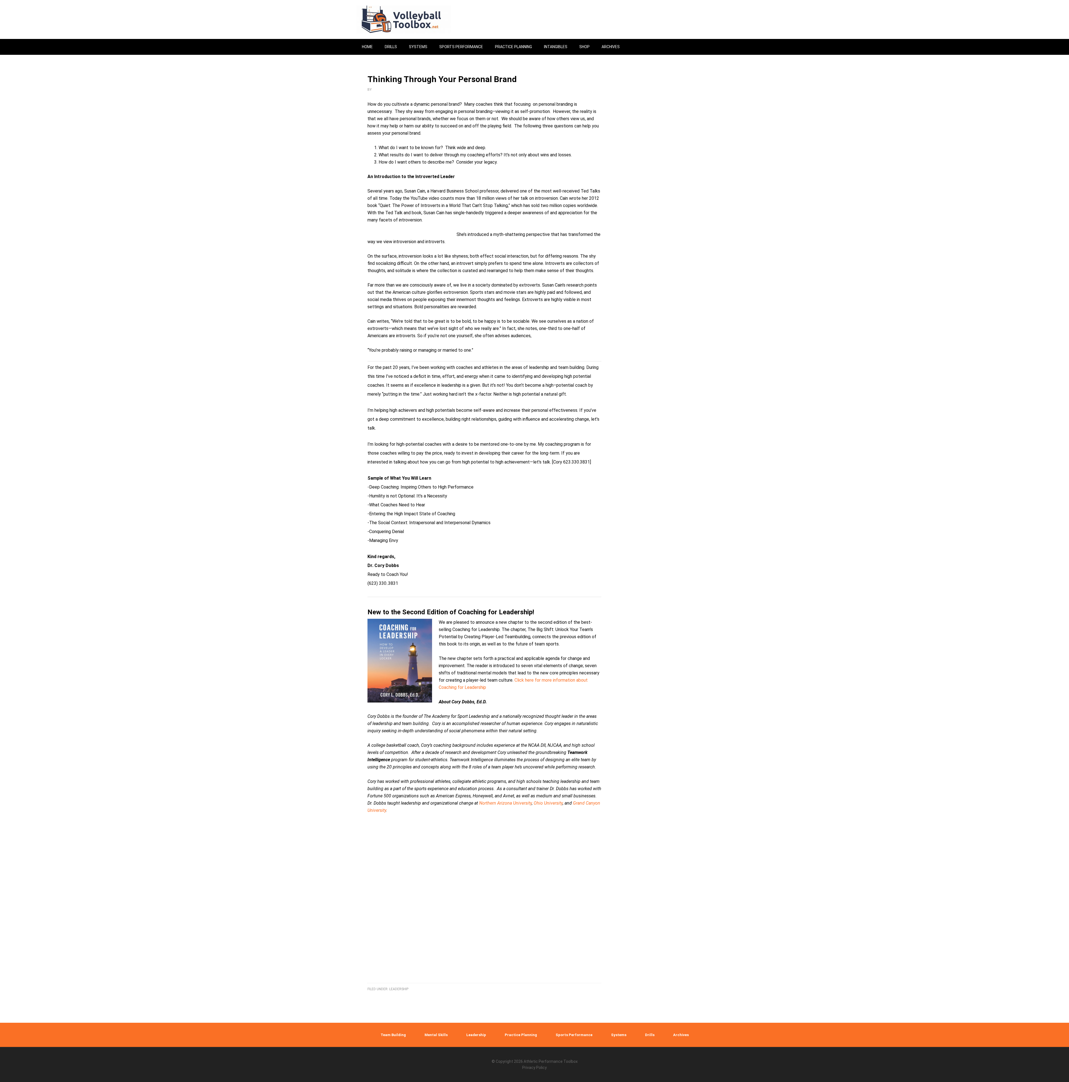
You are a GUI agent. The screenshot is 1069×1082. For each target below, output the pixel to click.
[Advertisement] (484, 912)
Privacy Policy (534, 1067)
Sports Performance (574, 1035)
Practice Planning (521, 1035)
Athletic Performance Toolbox (551, 1061)
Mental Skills (436, 1035)
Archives (681, 1035)
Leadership (398, 989)
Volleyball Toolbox (403, 19)
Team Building (393, 1035)
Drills (649, 1035)
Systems (618, 1035)
